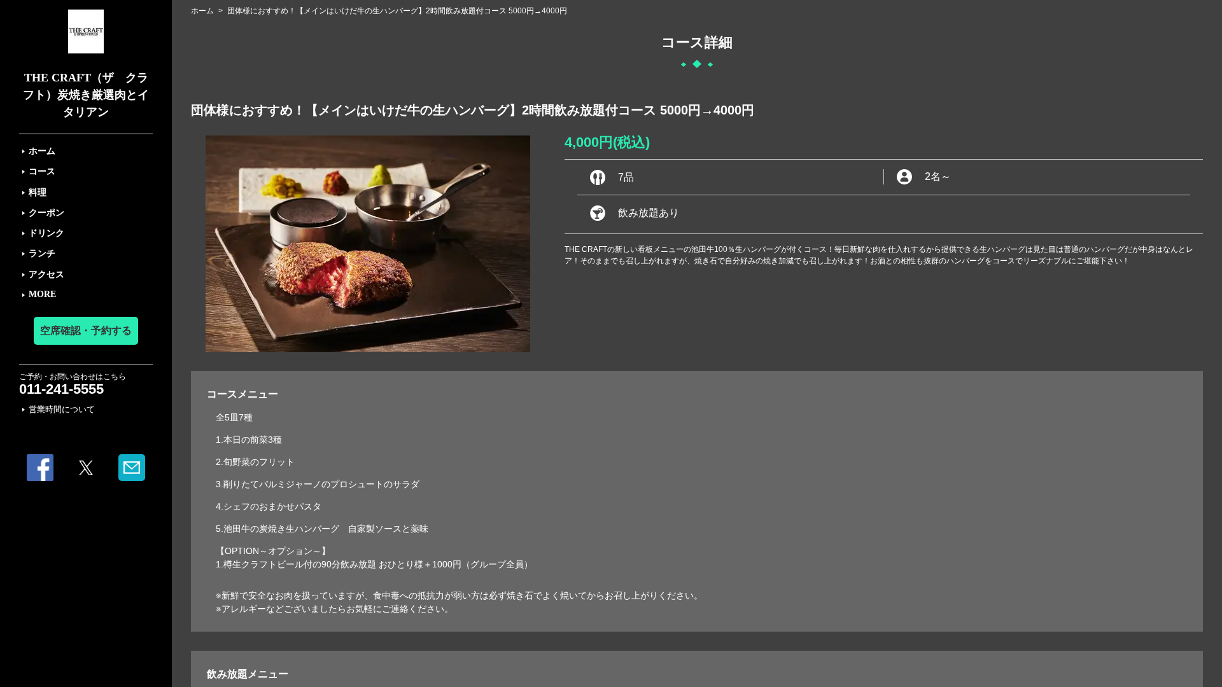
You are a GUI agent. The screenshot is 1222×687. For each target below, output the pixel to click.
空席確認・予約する (86, 330)
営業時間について (62, 409)
